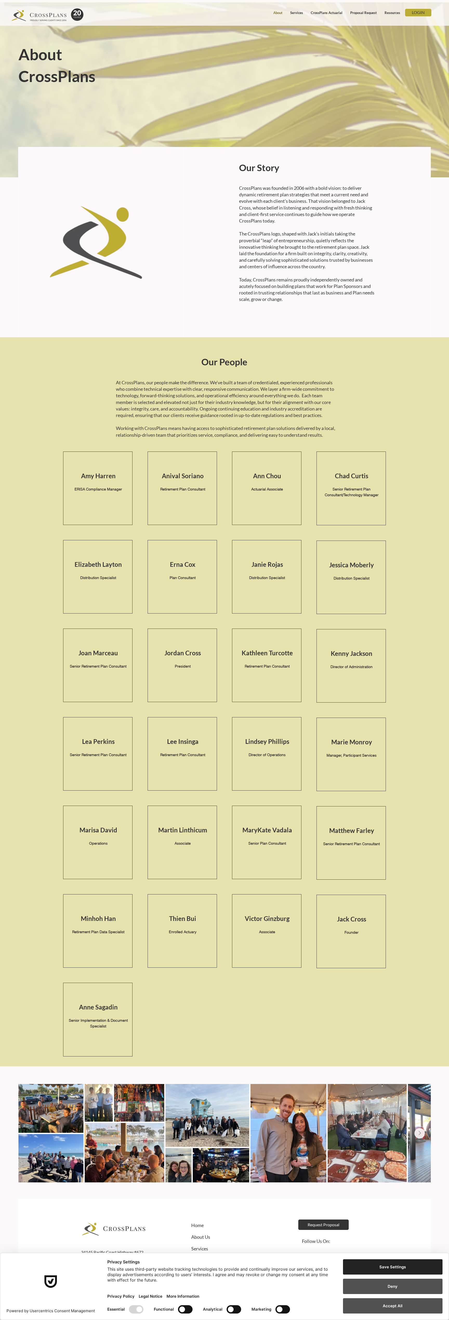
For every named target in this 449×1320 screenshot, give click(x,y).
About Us (200, 1237)
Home (197, 1225)
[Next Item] (419, 1133)
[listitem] (98, 488)
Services (200, 1248)
